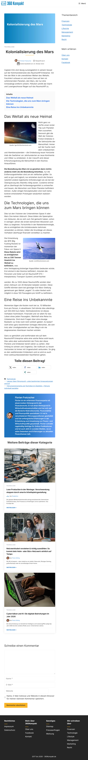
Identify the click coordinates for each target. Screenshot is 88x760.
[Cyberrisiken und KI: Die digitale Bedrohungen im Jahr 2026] (29, 606)
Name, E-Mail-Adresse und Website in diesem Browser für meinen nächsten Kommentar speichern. (30, 697)
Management (67, 32)
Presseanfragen (53, 730)
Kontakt (65, 59)
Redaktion (15, 496)
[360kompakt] (12, 3)
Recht (64, 39)
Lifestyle (65, 28)
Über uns (66, 55)
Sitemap (49, 726)
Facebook (66, 62)
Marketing (66, 36)
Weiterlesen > (11, 507)
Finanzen (65, 21)
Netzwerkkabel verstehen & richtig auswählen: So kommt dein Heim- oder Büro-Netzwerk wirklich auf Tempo (28, 551)
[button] (15, 367)
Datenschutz (9, 730)
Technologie (11, 379)
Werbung (50, 734)
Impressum (9, 726)
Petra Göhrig (16, 558)
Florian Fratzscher (25, 61)
